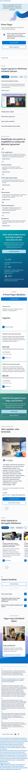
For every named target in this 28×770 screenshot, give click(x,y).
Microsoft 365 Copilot (15, 752)
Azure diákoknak (3, 749)
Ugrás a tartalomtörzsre (5, 0)
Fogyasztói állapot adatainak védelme (8, 766)
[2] (1, 677)
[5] (1, 711)
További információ (20, 696)
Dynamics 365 (20, 750)
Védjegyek (2, 769)
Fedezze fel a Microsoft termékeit (9, 739)
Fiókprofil (2, 741)
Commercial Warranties (19, 742)
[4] (1, 698)
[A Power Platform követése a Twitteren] (19, 734)
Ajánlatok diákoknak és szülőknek (19, 747)
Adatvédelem (8, 767)
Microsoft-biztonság (9, 750)
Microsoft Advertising (6, 752)
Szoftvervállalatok (20, 756)
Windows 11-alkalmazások (21, 739)
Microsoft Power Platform (10, 756)
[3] (1, 683)
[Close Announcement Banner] (25, 5)
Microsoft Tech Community (16, 755)
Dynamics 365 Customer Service (18, 494)
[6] (1, 720)
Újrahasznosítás (10, 742)
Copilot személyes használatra (16, 738)
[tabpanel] (14, 104)
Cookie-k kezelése (15, 767)
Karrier (4, 758)
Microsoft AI (2, 750)
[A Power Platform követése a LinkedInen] (15, 734)
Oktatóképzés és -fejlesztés (5, 747)
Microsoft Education (4, 744)
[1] (1, 669)
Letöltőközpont (7, 741)
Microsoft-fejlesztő (11, 753)
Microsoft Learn (18, 753)
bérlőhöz (10, 717)
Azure (15, 750)
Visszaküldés (25, 741)
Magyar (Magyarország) (5, 763)
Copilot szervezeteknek (5, 738)
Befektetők (8, 760)
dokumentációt (4, 718)
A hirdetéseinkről (8, 769)
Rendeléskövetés (3, 742)
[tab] (5, 77)
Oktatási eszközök (12, 744)
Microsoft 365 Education (10, 745)
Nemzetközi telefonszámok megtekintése (12, 654)
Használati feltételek (23, 767)
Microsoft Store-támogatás (16, 741)
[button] (14, 42)
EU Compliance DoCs (16, 769)
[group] (14, 471)
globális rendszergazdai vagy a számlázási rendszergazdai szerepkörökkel (12, 681)
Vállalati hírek (19, 758)
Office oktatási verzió (19, 745)
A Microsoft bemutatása (11, 758)
